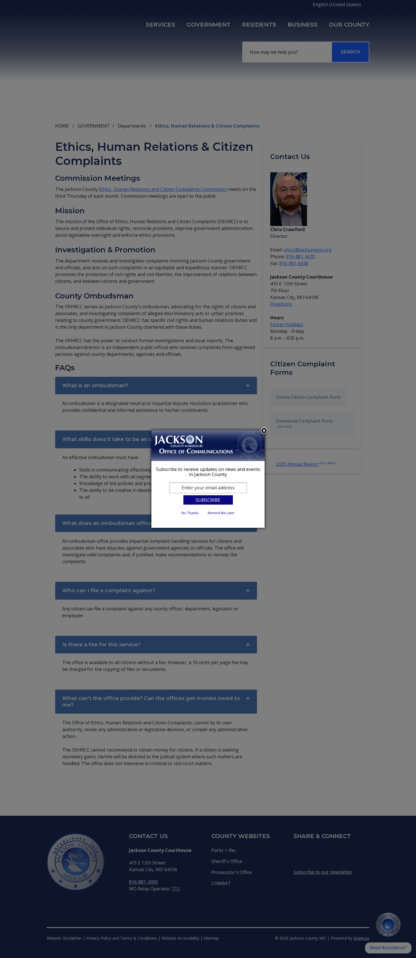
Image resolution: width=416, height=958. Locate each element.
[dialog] (208, 479)
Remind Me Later (221, 513)
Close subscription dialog (264, 431)
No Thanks (189, 513)
